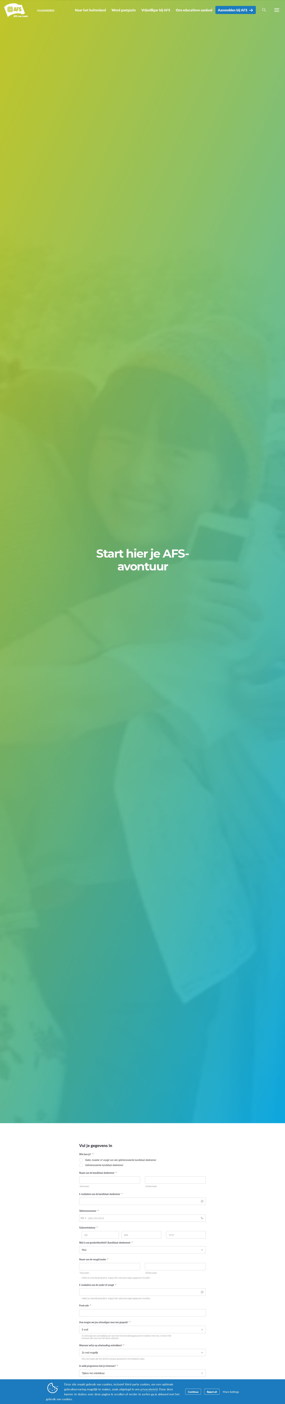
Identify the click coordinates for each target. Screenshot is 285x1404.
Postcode (85, 1305)
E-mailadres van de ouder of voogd (97, 1285)
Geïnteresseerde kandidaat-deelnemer (104, 1165)
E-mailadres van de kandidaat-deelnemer (100, 1194)
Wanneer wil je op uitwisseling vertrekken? (101, 1345)
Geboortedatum (88, 1227)
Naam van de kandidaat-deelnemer (98, 1173)
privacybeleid (149, 1389)
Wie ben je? (86, 1154)
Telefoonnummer (89, 1211)
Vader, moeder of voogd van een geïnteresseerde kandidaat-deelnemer (120, 1160)
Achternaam (151, 1186)
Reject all (212, 1391)
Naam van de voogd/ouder (93, 1259)
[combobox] (83, 1218)
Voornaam (84, 1186)
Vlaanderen (14, 11)
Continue (193, 1391)
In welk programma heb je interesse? (98, 1366)
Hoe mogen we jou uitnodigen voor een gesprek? (104, 1322)
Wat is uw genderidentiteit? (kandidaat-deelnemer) (106, 1242)
